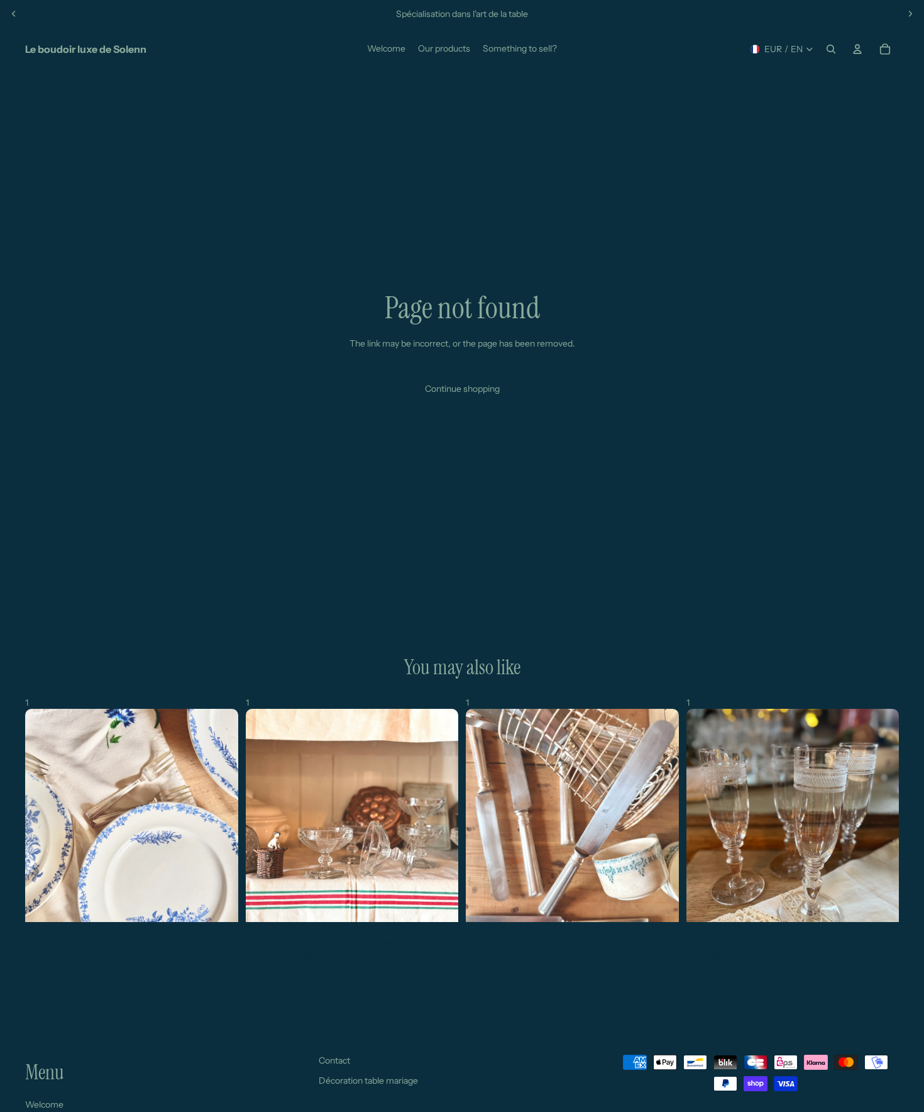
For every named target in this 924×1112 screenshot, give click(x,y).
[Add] (218, 902)
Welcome (44, 1104)
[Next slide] (910, 14)
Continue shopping (462, 388)
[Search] (831, 49)
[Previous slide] (14, 14)
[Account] (857, 49)
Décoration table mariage (368, 1080)
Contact (334, 1060)
